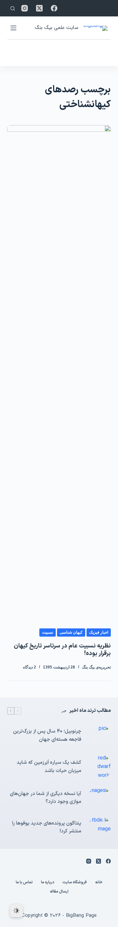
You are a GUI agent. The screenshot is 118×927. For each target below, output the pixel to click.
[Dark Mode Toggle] (16, 910)
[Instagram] (24, 8)
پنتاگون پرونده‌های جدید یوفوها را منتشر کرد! (46, 827)
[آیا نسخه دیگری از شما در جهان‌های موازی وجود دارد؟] (99, 797)
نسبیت (47, 632)
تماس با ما (24, 882)
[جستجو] (12, 8)
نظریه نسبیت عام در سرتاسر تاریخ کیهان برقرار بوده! (62, 650)
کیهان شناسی (71, 632)
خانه (99, 882)
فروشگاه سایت (74, 882)
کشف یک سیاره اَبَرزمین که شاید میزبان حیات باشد (49, 767)
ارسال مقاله (59, 891)
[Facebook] (54, 8)
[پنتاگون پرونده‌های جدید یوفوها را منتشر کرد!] (99, 827)
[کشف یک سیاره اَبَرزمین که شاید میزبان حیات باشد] (99, 767)
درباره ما (47, 882)
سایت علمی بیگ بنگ (56, 28)
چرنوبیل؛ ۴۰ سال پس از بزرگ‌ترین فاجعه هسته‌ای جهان (47, 735)
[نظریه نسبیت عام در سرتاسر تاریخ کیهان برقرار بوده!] (59, 371)
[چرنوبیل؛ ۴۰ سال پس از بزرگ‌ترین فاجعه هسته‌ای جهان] (99, 735)
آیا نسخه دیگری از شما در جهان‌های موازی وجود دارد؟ (45, 798)
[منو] (13, 28)
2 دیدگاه (29, 667)
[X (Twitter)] (39, 8)
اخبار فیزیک (98, 632)
